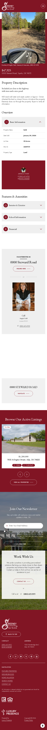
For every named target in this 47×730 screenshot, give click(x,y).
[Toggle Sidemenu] (43, 6)
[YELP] (26, 656)
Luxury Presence (7, 720)
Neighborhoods (8, 674)
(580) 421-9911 (29, 594)
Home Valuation (8, 677)
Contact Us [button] (6, 684)
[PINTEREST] (21, 656)
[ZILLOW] (36, 656)
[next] (26, 474)
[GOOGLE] (31, 656)
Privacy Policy (21, 538)
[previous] (20, 474)
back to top (12, 634)
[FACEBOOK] (10, 656)
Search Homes (7, 681)
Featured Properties (9, 671)
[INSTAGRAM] (15, 656)
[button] (23, 581)
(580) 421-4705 (24, 176)
